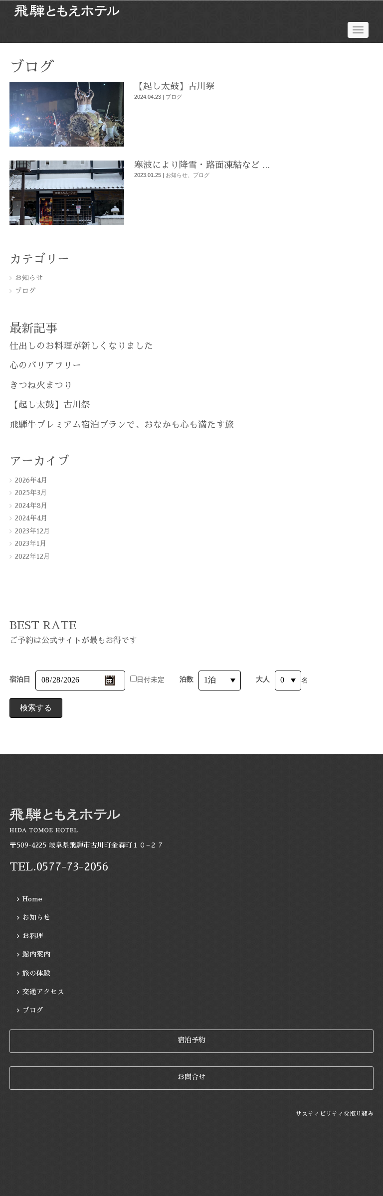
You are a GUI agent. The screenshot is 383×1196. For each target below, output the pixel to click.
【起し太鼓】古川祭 (174, 86)
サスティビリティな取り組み (335, 1114)
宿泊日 (19, 679)
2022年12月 (32, 556)
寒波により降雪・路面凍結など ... (202, 165)
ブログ (174, 97)
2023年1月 (31, 543)
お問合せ (191, 1076)
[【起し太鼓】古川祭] (66, 144)
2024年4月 (31, 518)
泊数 (186, 679)
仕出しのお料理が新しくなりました (81, 346)
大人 (263, 679)
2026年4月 (31, 480)
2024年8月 (31, 506)
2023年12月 (32, 531)
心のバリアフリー (45, 365)
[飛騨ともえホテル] (191, 11)
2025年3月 (31, 493)
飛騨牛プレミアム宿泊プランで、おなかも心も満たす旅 (121, 424)
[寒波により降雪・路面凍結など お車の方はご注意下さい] (66, 222)
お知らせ (177, 175)
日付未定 (151, 679)
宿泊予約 (191, 1039)
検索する (36, 707)
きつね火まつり (40, 385)
